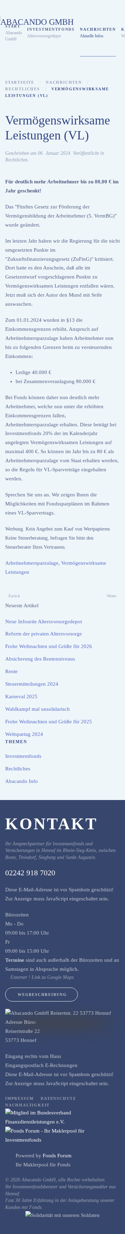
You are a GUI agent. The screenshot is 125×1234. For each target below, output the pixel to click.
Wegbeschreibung (42, 994)
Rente (11, 671)
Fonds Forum (57, 1155)
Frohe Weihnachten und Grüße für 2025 (48, 721)
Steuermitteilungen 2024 (31, 684)
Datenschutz (58, 1098)
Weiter (112, 596)
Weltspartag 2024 (24, 734)
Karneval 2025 (21, 696)
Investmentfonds (23, 756)
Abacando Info (21, 781)
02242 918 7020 (30, 872)
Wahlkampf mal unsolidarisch (37, 709)
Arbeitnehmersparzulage (31, 563)
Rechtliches (16, 159)
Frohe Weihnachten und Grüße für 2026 (48, 646)
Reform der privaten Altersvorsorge (43, 634)
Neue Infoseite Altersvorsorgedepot (43, 621)
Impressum (19, 1098)
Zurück (14, 596)
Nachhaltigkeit (27, 1105)
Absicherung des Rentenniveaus (40, 659)
